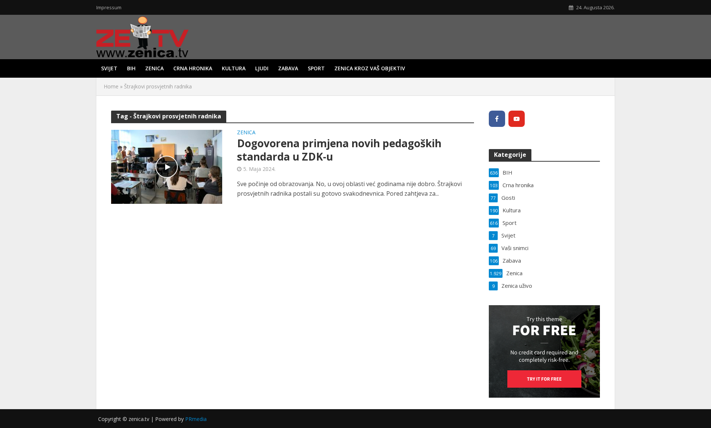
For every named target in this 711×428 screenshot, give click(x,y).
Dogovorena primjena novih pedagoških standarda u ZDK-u (339, 150)
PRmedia (196, 418)
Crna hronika (192, 68)
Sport (316, 68)
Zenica (154, 68)
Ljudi (261, 68)
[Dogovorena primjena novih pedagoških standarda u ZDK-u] (166, 166)
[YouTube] (516, 119)
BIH (131, 68)
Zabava (288, 68)
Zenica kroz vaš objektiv (369, 68)
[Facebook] (497, 119)
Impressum (108, 7)
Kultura (234, 68)
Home (111, 86)
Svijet (109, 68)
